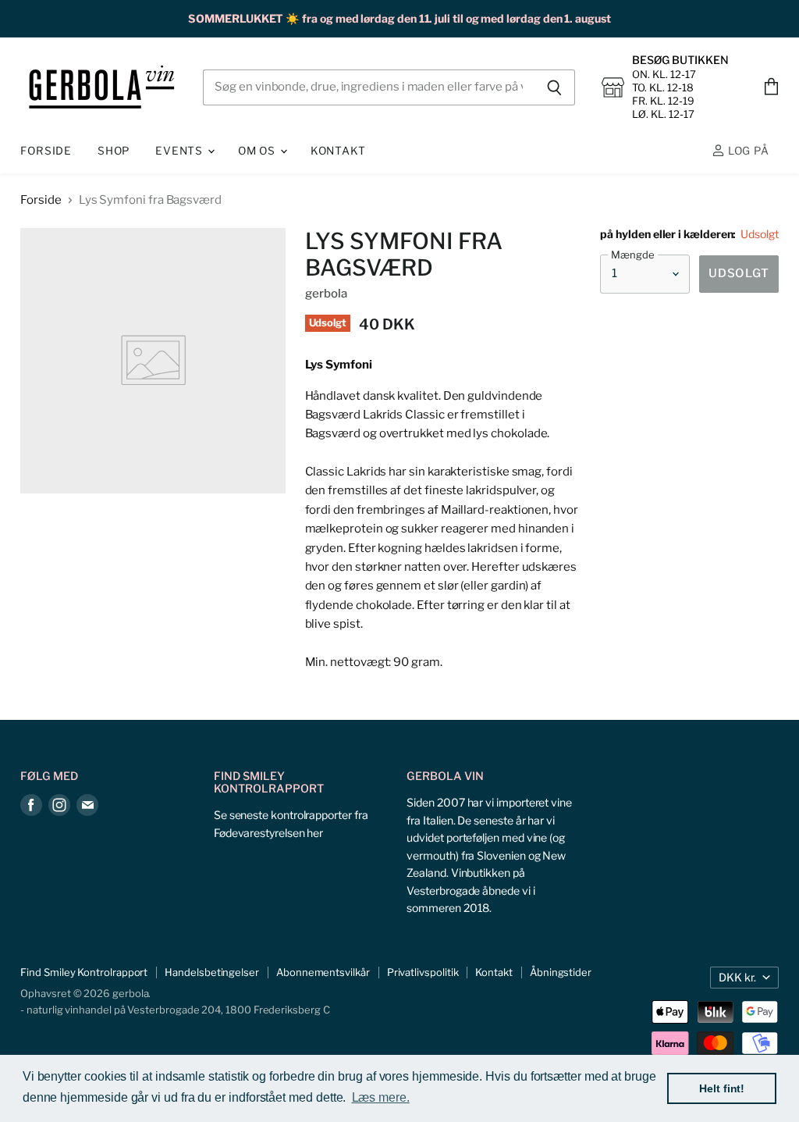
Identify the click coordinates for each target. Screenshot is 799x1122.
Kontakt (338, 150)
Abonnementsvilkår (323, 972)
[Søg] (554, 87)
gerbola (326, 294)
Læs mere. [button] (381, 1097)
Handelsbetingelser (212, 972)
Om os (258, 150)
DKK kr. (737, 977)
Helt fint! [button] (721, 1088)
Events (180, 150)
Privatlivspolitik (423, 972)
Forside (46, 150)
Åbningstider (560, 972)
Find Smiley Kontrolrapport (83, 972)
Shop (114, 150)
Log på (747, 150)
